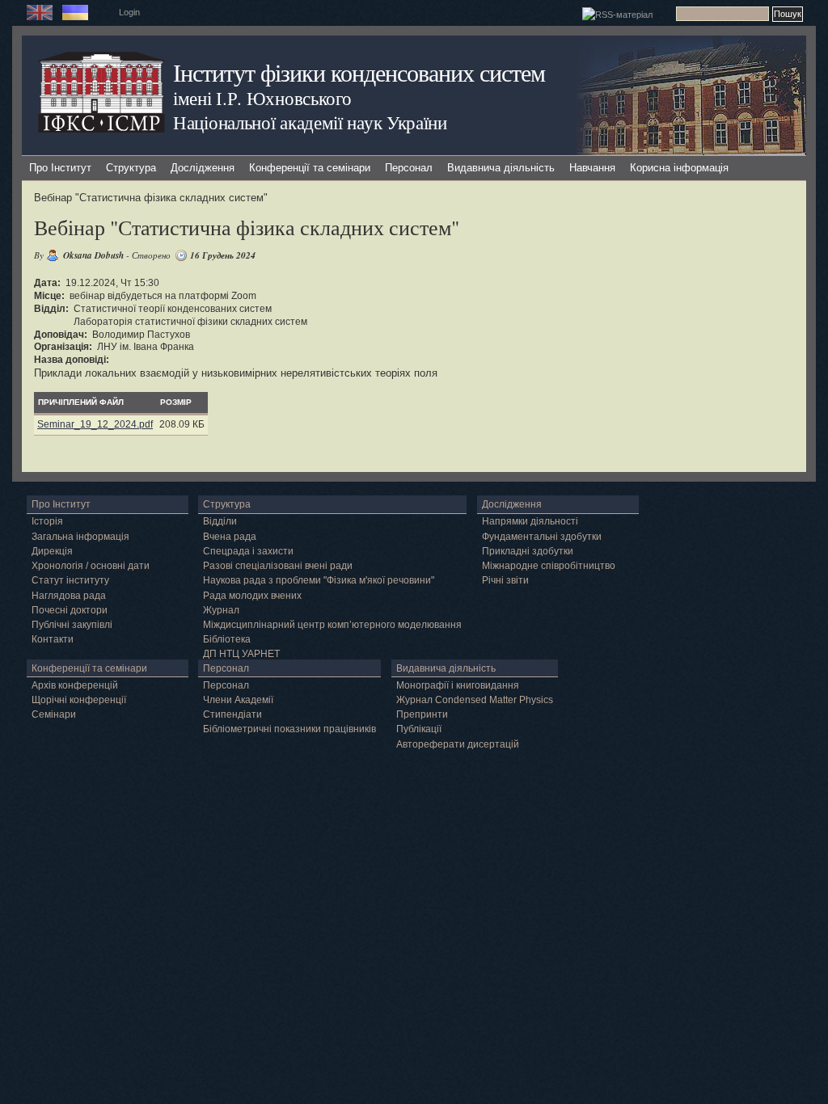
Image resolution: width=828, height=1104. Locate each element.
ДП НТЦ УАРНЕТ (241, 653)
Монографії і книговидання (457, 685)
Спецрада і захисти (248, 551)
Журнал (221, 610)
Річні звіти (505, 580)
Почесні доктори (70, 610)
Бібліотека (227, 639)
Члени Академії (238, 700)
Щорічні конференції (79, 700)
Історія (47, 521)
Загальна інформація (80, 536)
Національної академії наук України (310, 122)
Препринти (422, 714)
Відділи (220, 521)
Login (129, 12)
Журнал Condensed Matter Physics (474, 700)
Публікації (418, 729)
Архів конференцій (75, 685)
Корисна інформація (679, 168)
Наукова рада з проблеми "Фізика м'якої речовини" (318, 580)
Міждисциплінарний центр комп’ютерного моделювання (332, 624)
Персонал (409, 168)
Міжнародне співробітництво (548, 565)
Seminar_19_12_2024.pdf (95, 424)
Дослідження (202, 168)
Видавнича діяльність (501, 168)
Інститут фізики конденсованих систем (359, 72)
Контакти (53, 639)
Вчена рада (229, 536)
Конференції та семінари (309, 168)
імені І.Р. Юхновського (262, 98)
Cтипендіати (232, 714)
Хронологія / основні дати (91, 565)
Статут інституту (70, 580)
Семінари (54, 714)
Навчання (592, 168)
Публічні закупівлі (72, 624)
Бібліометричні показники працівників (289, 729)
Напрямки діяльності (530, 521)
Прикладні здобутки (527, 551)
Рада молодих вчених (252, 595)
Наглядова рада (69, 595)
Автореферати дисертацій (457, 744)
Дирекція (52, 551)
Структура (131, 168)
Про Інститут (60, 168)
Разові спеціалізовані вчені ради (278, 565)
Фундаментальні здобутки (542, 536)
